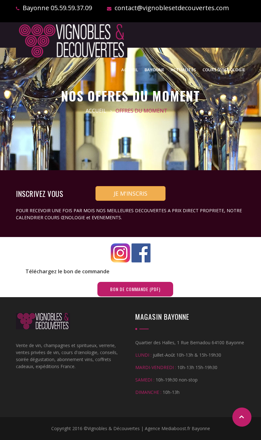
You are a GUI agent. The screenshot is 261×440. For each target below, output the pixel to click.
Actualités (183, 70)
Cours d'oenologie (223, 70)
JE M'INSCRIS (130, 193)
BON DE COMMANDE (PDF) (135, 289)
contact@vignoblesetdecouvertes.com (172, 7)
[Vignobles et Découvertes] (71, 41)
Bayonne (154, 70)
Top (241, 417)
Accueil (129, 70)
